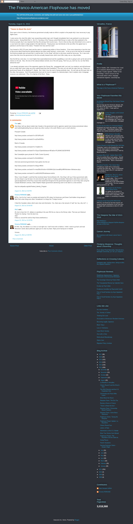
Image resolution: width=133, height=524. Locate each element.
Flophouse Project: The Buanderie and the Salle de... (109, 436)
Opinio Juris (100, 340)
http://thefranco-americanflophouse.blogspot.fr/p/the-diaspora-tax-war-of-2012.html (110, 222)
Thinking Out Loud (102, 315)
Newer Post (14, 246)
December (104, 369)
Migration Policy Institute (104, 343)
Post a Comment (18, 239)
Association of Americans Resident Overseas (110, 318)
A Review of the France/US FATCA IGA (109, 201)
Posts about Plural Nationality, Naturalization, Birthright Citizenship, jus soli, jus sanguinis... (110, 250)
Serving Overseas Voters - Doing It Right (108, 446)
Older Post (88, 246)
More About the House (107, 398)
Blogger (77, 520)
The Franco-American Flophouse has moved (49, 7)
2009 (100, 474)
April (102, 458)
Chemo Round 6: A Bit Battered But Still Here (110, 145)
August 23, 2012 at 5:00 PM (23, 235)
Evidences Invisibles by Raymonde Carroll (109, 289)
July (102, 450)
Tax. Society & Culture (103, 312)
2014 (100, 362)
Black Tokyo (100, 325)
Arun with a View (102, 334)
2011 (100, 469)
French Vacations (105, 443)
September (104, 377)
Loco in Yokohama (102, 328)
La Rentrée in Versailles (107, 382)
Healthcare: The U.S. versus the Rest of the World (114, 175)
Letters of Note (104, 428)
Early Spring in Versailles (112, 134)
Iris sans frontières (102, 309)
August (103, 380)
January (103, 466)
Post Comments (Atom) (55, 251)
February (103, 463)
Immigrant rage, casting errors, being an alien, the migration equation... (110, 263)
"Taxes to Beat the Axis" (107, 406)
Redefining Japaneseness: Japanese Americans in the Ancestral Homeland (108, 276)
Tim (16, 123)
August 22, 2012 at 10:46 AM (23, 205)
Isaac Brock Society (103, 331)
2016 (100, 357)
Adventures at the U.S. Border (109, 430)
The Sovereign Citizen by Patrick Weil (108, 280)
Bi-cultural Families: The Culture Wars (108, 165)
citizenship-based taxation (23, 115)
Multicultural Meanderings (104, 337)
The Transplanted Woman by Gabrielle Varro (110, 283)
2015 (100, 359)
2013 (100, 365)
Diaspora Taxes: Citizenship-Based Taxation (108, 409)
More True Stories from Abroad (109, 433)
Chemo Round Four (106, 425)
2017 (100, 354)
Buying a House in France (108, 403)
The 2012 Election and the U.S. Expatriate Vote (109, 390)
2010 (100, 472)
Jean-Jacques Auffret (105, 488)
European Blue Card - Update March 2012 (109, 155)
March (103, 461)
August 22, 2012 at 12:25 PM (23, 220)
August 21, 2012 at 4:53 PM (23, 191)
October (103, 375)
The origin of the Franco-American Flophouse (110, 88)
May (102, 455)
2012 (100, 367)
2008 (100, 477)
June (102, 453)
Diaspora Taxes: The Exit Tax (109, 400)
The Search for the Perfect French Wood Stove (113, 188)
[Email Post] (39, 113)
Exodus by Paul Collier (104, 286)
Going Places (104, 440)
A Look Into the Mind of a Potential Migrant (110, 126)
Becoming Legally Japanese (105, 322)
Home (51, 246)
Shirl (16, 209)
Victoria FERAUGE (21, 195)
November (104, 372)
